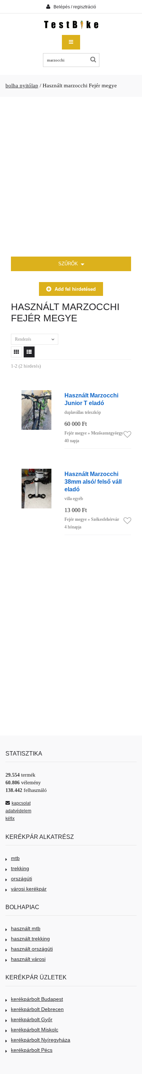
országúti (21, 878)
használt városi (28, 959)
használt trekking (30, 939)
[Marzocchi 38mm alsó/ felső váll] (36, 472)
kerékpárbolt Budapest (37, 999)
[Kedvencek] (127, 435)
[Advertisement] (71, 177)
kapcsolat (21, 803)
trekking (20, 868)
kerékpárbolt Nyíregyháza (40, 1040)
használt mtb (25, 928)
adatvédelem (18, 810)
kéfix (10, 818)
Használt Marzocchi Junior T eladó (91, 399)
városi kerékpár (29, 889)
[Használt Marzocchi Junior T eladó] (36, 394)
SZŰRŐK (68, 263)
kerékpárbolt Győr (31, 1019)
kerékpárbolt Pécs (31, 1050)
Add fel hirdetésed (75, 289)
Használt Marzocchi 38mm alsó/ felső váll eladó (93, 481)
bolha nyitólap (21, 85)
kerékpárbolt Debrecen (37, 1009)
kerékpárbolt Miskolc (34, 1030)
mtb (15, 858)
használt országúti (32, 949)
